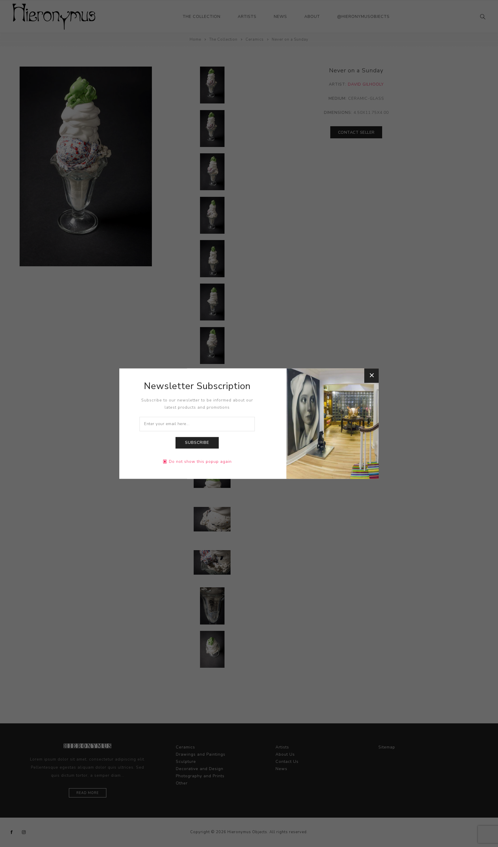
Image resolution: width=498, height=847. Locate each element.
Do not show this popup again (200, 461)
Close (371, 375)
